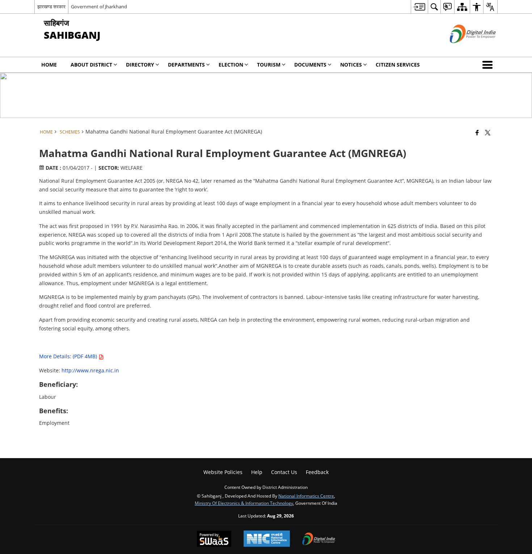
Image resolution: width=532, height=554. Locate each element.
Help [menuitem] (256, 472)
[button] (489, 64)
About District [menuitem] (91, 64)
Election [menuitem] (231, 64)
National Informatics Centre (306, 496)
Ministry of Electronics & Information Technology (244, 503)
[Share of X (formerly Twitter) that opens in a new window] (487, 132)
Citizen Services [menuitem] (398, 64)
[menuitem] (419, 6)
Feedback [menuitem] (317, 472)
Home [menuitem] (49, 64)
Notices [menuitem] (351, 64)
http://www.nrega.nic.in (90, 370)
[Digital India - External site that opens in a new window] (464, 49)
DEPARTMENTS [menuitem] (186, 64)
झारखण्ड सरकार (51, 6)
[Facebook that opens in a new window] (477, 132)
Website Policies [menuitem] (222, 472)
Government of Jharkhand (99, 6)
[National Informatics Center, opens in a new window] (266, 539)
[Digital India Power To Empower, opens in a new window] (319, 539)
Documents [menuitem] (310, 64)
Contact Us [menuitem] (284, 472)
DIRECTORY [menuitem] (140, 64)
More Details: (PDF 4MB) (68, 356)
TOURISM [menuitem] (268, 64)
